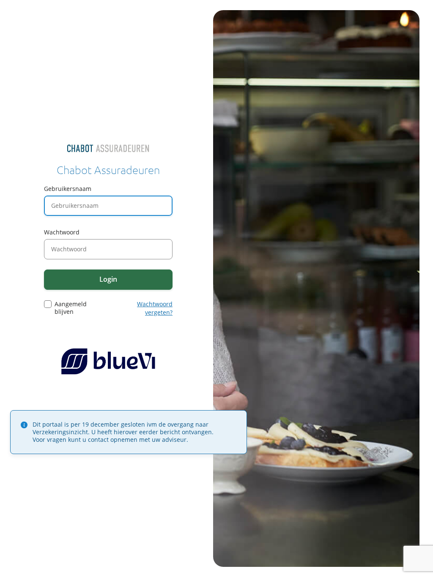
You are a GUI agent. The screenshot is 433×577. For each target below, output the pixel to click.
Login (108, 279)
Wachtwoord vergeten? (155, 308)
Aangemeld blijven (71, 308)
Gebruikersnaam (67, 189)
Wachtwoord (61, 232)
